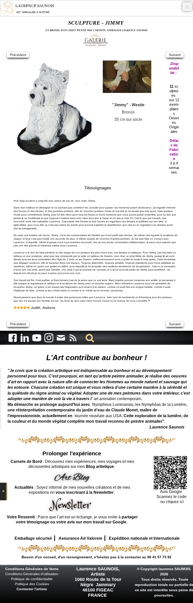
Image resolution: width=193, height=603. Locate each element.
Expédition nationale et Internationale (144, 538)
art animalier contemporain (117, 399)
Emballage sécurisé (33, 538)
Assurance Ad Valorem (80, 538)
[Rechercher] (89, 337)
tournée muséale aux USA (98, 416)
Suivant (175, 55)
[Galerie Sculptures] (96, 40)
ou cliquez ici (171, 502)
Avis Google (171, 491)
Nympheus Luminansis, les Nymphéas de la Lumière (139, 404)
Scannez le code (171, 497)
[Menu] (187, 6)
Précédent (18, 55)
